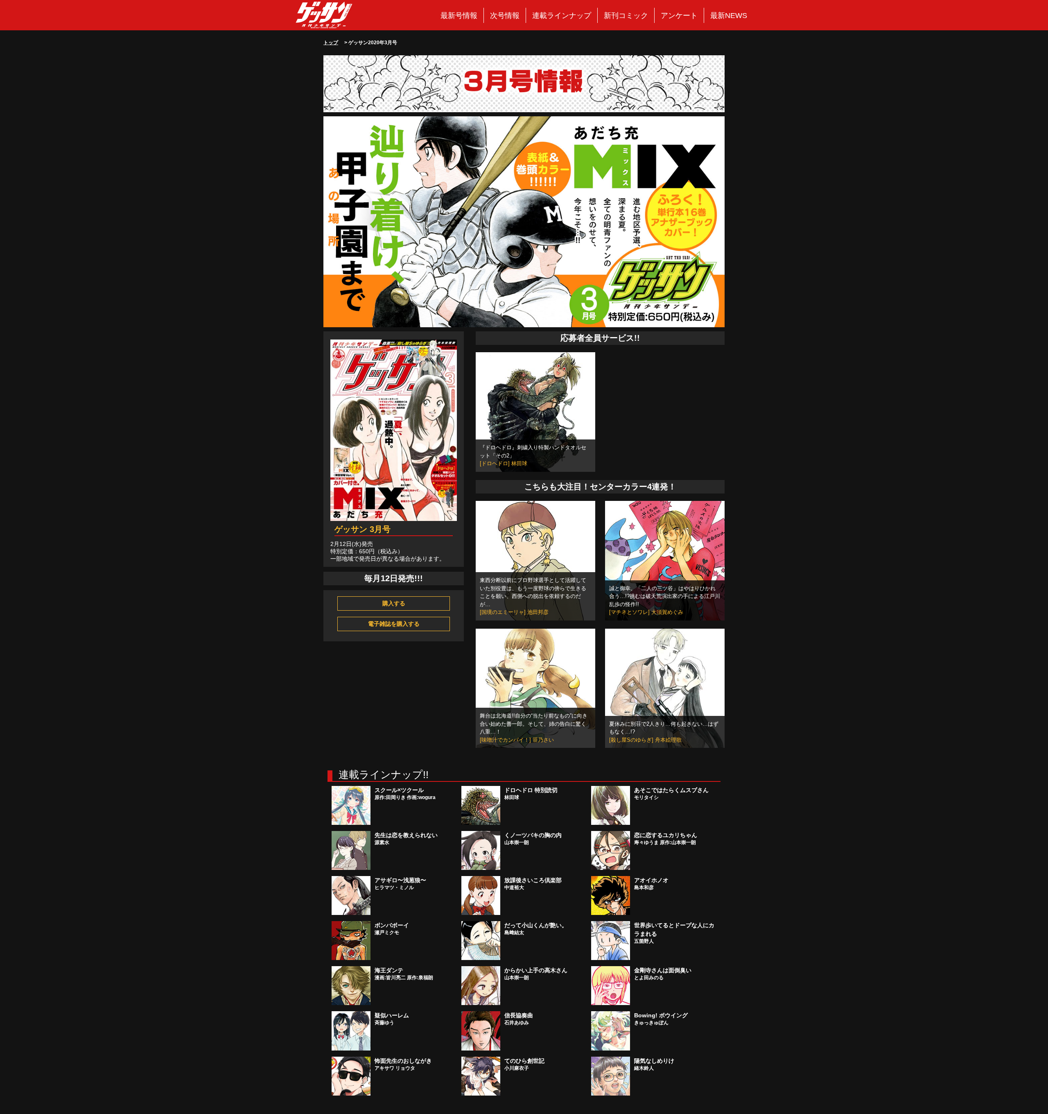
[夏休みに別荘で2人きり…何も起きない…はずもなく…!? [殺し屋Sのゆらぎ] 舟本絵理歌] (665, 687)
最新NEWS (728, 15)
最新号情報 (458, 15)
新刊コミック (626, 15)
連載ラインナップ (561, 15)
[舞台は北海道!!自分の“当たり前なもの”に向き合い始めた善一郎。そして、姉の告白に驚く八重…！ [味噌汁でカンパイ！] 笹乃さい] (535, 687)
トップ (330, 42)
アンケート (679, 15)
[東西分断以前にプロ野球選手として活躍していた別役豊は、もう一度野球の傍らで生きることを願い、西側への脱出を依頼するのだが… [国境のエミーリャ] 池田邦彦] (535, 560)
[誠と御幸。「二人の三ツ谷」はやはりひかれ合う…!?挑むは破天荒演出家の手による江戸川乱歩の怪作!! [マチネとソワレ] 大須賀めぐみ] (665, 560)
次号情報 (504, 15)
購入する (393, 603)
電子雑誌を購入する (394, 623)
